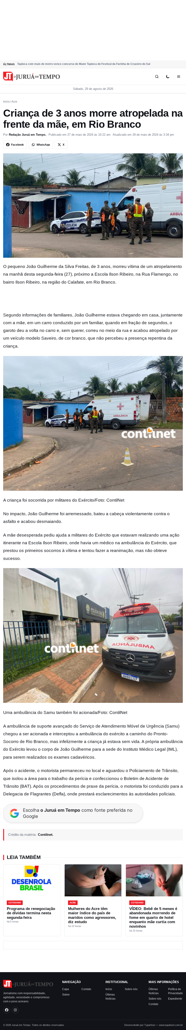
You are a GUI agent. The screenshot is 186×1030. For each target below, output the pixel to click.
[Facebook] (6, 1010)
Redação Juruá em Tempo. (27, 134)
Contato (86, 989)
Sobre (66, 994)
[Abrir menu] (178, 76)
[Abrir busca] (156, 76)
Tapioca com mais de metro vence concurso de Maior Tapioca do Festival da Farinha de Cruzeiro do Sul (83, 64)
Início (6, 101)
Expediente (175, 998)
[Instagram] (15, 1010)
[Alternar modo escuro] (167, 76)
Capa (65, 989)
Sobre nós (131, 989)
